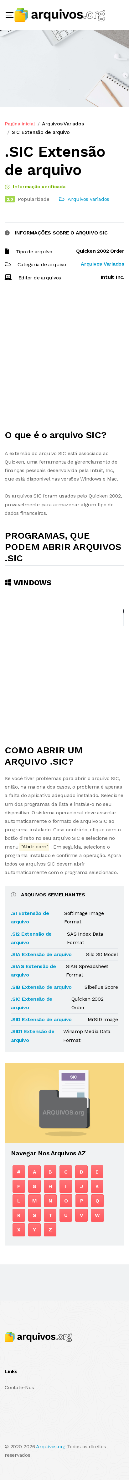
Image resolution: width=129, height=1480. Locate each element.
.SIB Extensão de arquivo (41, 987)
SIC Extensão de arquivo (41, 132)
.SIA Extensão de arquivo (41, 954)
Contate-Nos (19, 1387)
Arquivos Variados (63, 124)
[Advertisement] (64, 358)
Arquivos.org (50, 1447)
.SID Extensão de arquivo (41, 1019)
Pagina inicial (20, 124)
